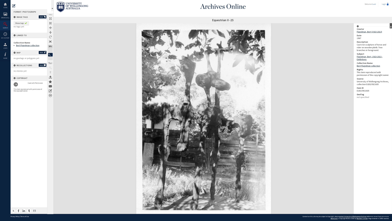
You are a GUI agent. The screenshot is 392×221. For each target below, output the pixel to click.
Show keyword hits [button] (50, 68)
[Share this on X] (13, 209)
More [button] (5, 58)
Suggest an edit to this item (13, 6)
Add (41, 17)
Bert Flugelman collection (27, 45)
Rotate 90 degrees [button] (50, 37)
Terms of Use (25, 216)
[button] (50, 54)
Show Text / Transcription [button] (50, 63)
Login (5, 48)
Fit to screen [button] (50, 23)
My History (5, 38)
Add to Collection (50, 81)
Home (5, 8)
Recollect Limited (362, 218)
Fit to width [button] (50, 27)
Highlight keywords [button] (50, 72)
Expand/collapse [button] (391, 25)
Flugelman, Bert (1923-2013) (369, 31)
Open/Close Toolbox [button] (52, 5)
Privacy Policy (15, 216)
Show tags (19, 23)
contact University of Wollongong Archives (353, 216)
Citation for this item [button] (50, 95)
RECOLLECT (334, 218)
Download (50, 77)
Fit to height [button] (50, 32)
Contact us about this (50, 86)
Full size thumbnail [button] (50, 18)
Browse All (5, 18)
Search (5, 28)
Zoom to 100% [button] (50, 41)
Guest (374, 4)
